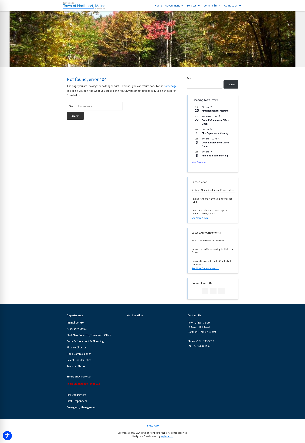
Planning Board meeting (215, 155)
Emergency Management (82, 407)
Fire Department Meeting (215, 133)
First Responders (77, 401)
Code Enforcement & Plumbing (85, 341)
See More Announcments (205, 268)
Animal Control (75, 322)
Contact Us (231, 5)
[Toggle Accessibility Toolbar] (7, 436)
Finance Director (76, 347)
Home (158, 5)
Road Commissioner (79, 354)
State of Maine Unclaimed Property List (213, 190)
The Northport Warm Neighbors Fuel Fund (212, 200)
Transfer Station (76, 366)
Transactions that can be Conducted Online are (211, 262)
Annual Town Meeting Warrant (208, 240)
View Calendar (199, 162)
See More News (200, 217)
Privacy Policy (152, 425)
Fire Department (76, 395)
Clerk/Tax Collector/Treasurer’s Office (89, 335)
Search (190, 78)
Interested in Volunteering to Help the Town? (213, 251)
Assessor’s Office (77, 329)
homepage (170, 86)
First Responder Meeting (215, 110)
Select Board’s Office (79, 360)
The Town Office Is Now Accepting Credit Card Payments (210, 212)
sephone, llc (167, 436)
